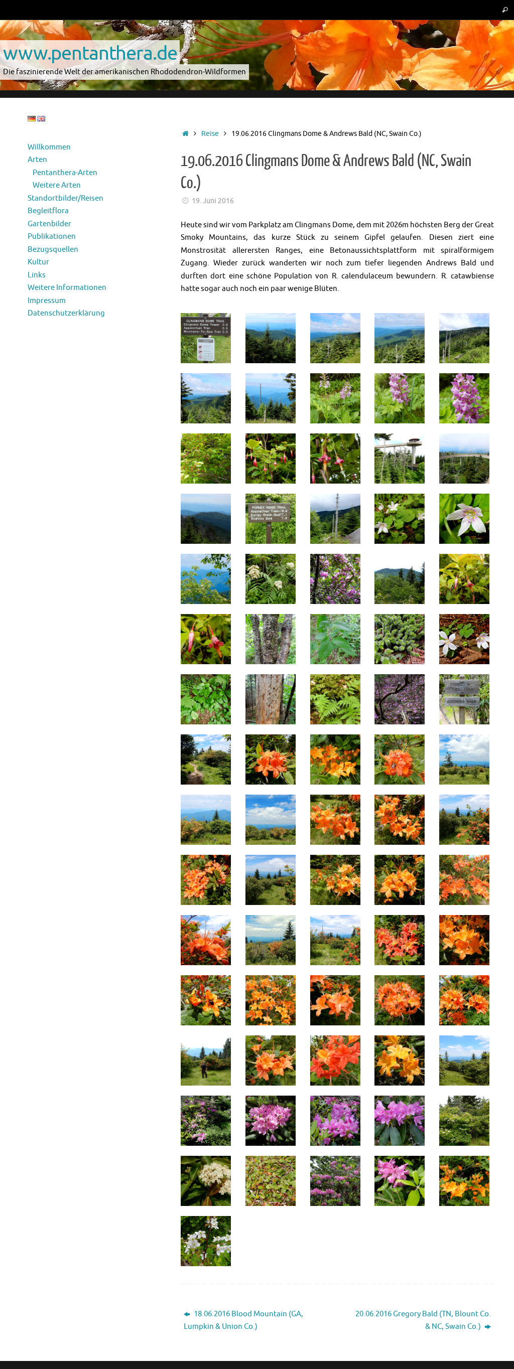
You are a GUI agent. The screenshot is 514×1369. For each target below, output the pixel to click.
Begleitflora (48, 211)
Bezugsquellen (53, 249)
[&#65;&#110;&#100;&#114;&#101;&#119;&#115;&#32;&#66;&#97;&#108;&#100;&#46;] (466, 699)
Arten (37, 160)
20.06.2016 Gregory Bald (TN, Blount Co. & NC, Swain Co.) (423, 1320)
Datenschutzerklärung (66, 313)
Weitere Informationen (67, 287)
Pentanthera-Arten (65, 173)
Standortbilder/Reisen (65, 198)
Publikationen (52, 236)
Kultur (38, 262)
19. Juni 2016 (213, 201)
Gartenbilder (49, 224)
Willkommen (49, 147)
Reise (210, 133)
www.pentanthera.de (90, 52)
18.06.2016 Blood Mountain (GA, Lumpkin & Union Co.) (243, 1320)
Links (37, 275)
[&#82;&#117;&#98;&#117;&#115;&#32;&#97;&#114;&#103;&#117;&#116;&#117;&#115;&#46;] (208, 1241)
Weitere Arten (57, 185)
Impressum (47, 301)
